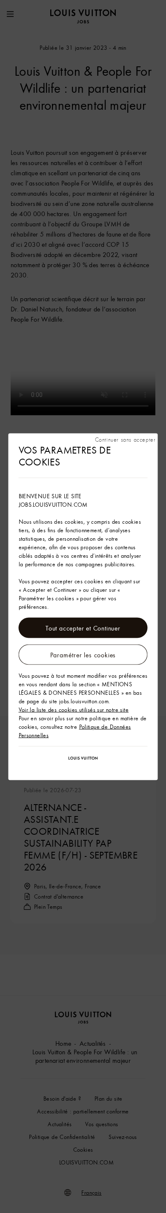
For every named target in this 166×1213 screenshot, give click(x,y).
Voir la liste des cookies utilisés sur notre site (74, 709)
